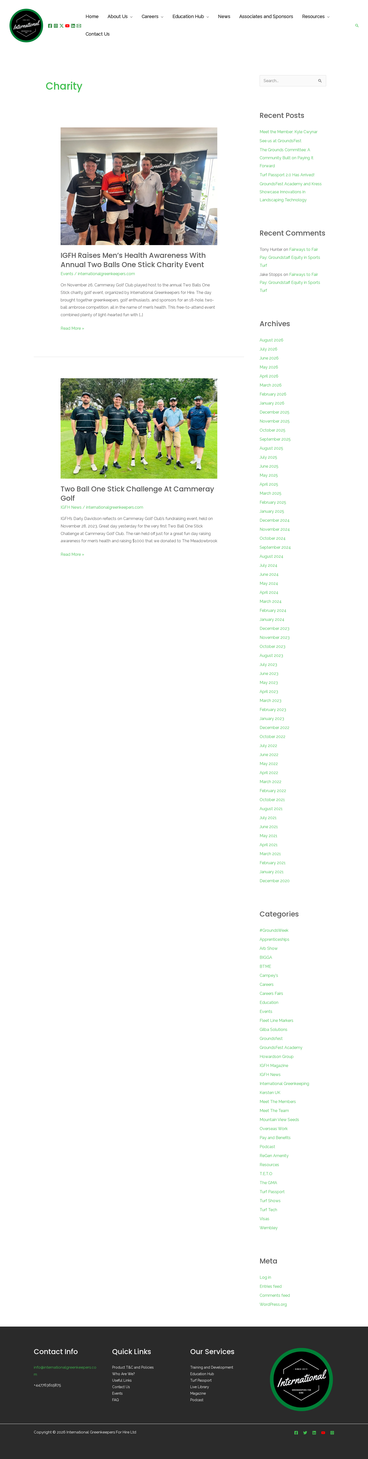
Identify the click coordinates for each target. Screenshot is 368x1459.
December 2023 (274, 628)
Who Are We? (123, 1374)
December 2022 (274, 727)
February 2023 (273, 709)
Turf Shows (270, 1200)
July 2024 (268, 565)
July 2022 (268, 745)
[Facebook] (50, 26)
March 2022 (270, 781)
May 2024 (269, 583)
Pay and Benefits (275, 1137)
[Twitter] (305, 1433)
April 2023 (269, 691)
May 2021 (268, 835)
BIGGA (266, 957)
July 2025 (268, 457)
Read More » (72, 328)
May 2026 (269, 367)
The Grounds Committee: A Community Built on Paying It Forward (286, 157)
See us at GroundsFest (280, 140)
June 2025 (269, 466)
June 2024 (269, 574)
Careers (267, 984)
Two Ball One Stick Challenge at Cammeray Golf (137, 493)
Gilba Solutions (273, 1029)
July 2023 (268, 664)
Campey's (269, 975)
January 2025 (272, 511)
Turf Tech (268, 1209)
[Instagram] (56, 26)
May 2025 (269, 475)
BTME (265, 966)
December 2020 (275, 880)
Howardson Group (277, 1056)
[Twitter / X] (61, 26)
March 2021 (270, 853)
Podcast (267, 1146)
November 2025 (275, 421)
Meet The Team (274, 1110)
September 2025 (275, 439)
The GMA (268, 1182)
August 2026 (271, 340)
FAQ (115, 1400)
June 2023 (269, 673)
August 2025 (271, 448)
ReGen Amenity (274, 1155)
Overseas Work (274, 1128)
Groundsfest (271, 1038)
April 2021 (269, 844)
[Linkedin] (73, 26)
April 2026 (269, 376)
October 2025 (272, 430)
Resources (269, 1164)
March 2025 (270, 493)
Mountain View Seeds (279, 1119)
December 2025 (274, 412)
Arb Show (269, 948)
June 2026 (269, 358)
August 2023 (271, 655)
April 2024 (269, 592)
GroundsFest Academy (281, 1047)
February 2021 (273, 862)
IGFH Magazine (274, 1065)
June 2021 (269, 826)
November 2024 (275, 529)
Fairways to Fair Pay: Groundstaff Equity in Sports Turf (290, 257)
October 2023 (272, 646)
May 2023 (269, 682)
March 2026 (271, 385)
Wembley (269, 1227)
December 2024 (275, 520)
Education (269, 1002)
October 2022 (272, 736)
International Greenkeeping (284, 1083)
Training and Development (211, 1367)
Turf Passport (272, 1191)
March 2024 (271, 601)
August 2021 (271, 808)
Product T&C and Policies (133, 1367)
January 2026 (272, 403)
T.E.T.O (266, 1173)
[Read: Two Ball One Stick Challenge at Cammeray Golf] (139, 428)
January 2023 (272, 718)
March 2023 (270, 700)
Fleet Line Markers (276, 1020)
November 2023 (275, 637)
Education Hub (188, 17)
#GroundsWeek (274, 930)
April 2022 (269, 772)
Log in (265, 1277)
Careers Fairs (271, 993)
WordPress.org (273, 1304)
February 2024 (273, 610)
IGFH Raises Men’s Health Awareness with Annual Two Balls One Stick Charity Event (133, 260)
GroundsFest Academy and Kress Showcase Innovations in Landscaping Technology (291, 191)
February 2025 (273, 502)
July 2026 (268, 349)
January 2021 (272, 871)
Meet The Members (278, 1101)
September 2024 (275, 547)
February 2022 (273, 790)
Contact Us (121, 1387)
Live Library (199, 1387)
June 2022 (269, 754)
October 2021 (272, 799)
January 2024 (272, 619)
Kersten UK (270, 1092)
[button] (357, 25)
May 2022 (269, 763)
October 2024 (273, 538)
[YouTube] (67, 26)
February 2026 (273, 394)
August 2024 (271, 556)
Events (67, 273)
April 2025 (269, 484)
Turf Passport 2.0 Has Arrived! (287, 174)
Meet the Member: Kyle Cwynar (288, 131)
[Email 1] (79, 26)
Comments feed (275, 1295)
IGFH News (71, 507)
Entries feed (271, 1286)
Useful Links (122, 1380)
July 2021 (268, 817)
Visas (264, 1218)
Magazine (198, 1393)
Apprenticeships (274, 939)
